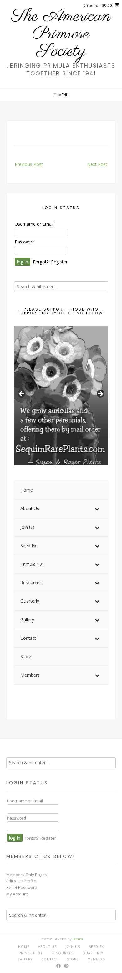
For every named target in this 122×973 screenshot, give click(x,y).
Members (96, 959)
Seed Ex (96, 947)
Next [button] (100, 394)
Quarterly (92, 953)
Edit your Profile (21, 881)
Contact (49, 959)
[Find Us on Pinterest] (66, 965)
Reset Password (21, 887)
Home (23, 947)
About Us (47, 947)
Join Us (72, 947)
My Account (17, 894)
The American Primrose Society (61, 34)
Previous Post (29, 164)
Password (25, 242)
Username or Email (34, 224)
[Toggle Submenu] (97, 508)
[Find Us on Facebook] (58, 965)
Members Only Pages (26, 874)
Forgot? (40, 262)
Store (73, 959)
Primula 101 (31, 953)
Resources (62, 953)
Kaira (78, 938)
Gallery (25, 959)
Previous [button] (22, 394)
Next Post (97, 164)
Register (59, 262)
